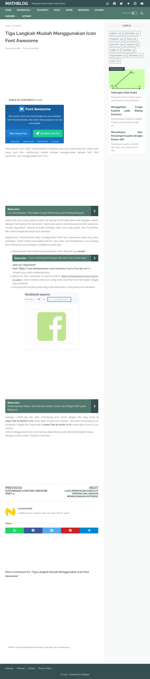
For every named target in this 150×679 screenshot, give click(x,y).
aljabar (115, 33)
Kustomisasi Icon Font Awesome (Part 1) (26, 492)
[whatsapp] (14, 530)
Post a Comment (31, 48)
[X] (121, 3)
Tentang (21, 668)
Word (69, 10)
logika (114, 50)
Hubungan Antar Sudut (124, 92)
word (115, 61)
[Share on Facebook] (114, 3)
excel (131, 39)
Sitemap (26, 16)
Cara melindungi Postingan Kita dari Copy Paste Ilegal (57, 257)
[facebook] (33, 530)
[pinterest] (70, 530)
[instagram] (135, 3)
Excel (57, 10)
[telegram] (89, 530)
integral (132, 44)
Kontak (31, 668)
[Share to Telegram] (128, 3)
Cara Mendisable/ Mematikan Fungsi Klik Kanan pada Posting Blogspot (45, 212)
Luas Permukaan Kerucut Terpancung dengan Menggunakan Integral (81, 493)
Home (8, 10)
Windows (83, 10)
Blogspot (42, 10)
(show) (39, 100)
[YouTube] (141, 3)
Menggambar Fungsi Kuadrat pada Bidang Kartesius (127, 111)
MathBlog (16, 3)
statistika (129, 50)
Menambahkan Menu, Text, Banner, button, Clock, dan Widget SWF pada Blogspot (46, 408)
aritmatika (132, 33)
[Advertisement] (51, 74)
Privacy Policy (45, 668)
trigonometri (117, 55)
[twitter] (51, 530)
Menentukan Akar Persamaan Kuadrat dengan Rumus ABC (127, 136)
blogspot (116, 39)
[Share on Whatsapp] (107, 3)
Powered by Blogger (79, 674)
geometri (116, 44)
